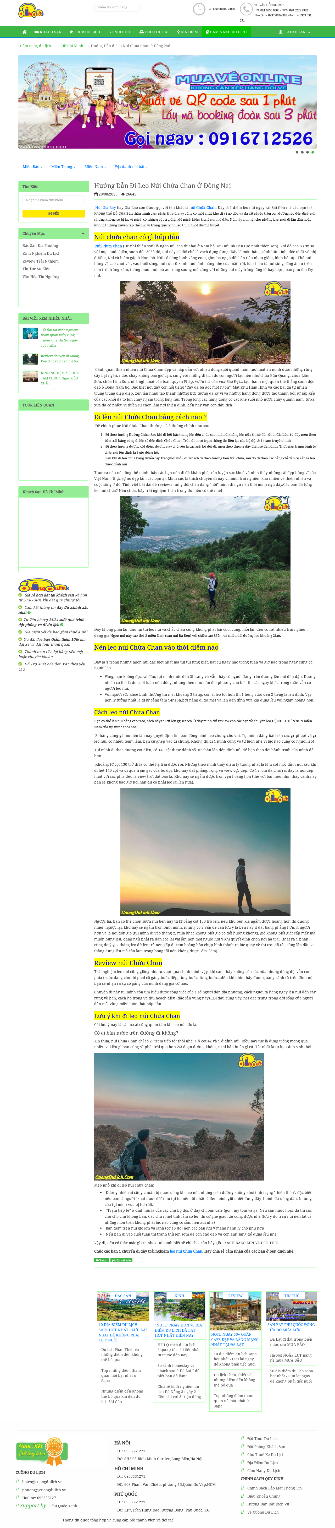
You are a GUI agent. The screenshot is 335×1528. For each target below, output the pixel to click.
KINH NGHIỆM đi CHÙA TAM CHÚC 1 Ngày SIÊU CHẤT (60, 378)
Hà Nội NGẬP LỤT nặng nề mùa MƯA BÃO (291, 1358)
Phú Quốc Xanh (63, 1505)
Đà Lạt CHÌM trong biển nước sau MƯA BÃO (291, 1342)
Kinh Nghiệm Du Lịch (41, 253)
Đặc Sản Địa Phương (40, 245)
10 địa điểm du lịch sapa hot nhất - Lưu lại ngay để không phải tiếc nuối (123, 1332)
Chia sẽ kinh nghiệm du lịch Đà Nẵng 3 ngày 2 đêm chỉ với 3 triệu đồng (179, 1391)
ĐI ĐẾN (53, 213)
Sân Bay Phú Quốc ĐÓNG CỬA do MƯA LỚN (291, 1327)
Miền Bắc (31, 166)
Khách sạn (50, 31)
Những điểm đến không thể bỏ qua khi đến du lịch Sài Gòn (122, 1396)
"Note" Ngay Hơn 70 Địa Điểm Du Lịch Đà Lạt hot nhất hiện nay (178, 1330)
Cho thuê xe (157, 31)
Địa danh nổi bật (129, 166)
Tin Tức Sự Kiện (37, 268)
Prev (27, 107)
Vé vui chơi (120, 31)
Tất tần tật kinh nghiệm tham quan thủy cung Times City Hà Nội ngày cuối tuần (59, 338)
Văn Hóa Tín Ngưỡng (41, 276)
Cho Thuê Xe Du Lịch (265, 1454)
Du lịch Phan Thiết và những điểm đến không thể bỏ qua (122, 1354)
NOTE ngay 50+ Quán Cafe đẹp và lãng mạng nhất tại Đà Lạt (235, 1339)
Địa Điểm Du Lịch (262, 1462)
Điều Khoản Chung (264, 1496)
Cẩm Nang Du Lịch (263, 1470)
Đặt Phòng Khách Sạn (266, 1446)
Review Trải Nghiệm (41, 261)
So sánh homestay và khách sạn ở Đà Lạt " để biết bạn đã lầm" (178, 1370)
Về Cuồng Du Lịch (263, 1512)
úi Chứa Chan (204, 207)
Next (308, 107)
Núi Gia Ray (105, 207)
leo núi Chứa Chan (185, 1251)
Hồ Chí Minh (72, 45)
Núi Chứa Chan (108, 245)
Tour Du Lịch (86, 31)
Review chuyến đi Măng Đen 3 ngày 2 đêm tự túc (60, 358)
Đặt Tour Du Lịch (262, 1438)
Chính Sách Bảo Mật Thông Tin (274, 1488)
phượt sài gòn (121, 1260)
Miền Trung (61, 166)
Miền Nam (94, 166)
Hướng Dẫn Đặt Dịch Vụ (268, 1504)
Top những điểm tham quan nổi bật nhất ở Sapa (121, 1375)
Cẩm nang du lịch (228, 31)
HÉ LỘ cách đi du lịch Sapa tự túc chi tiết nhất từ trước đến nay (179, 1349)
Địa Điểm (189, 31)
